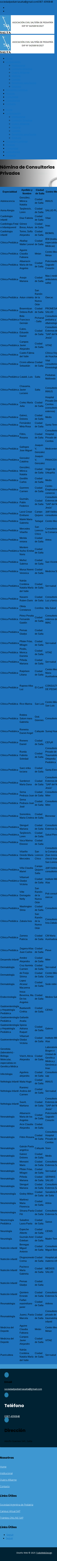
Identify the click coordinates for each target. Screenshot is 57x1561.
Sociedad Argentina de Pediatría (16, 1504)
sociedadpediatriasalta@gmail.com (23, 1389)
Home (3, 1466)
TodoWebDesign (44, 1552)
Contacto (5, 1486)
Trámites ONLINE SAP (11, 1517)
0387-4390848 (12, 1416)
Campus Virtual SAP (10, 1511)
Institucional (6, 1473)
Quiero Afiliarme (8, 1479)
